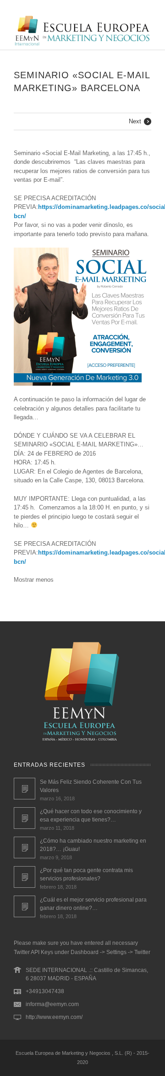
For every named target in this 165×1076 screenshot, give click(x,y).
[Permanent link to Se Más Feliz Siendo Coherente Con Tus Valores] (24, 788)
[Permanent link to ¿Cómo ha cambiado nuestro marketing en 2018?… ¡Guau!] (24, 847)
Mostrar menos (34, 579)
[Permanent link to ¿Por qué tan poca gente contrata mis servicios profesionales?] (24, 877)
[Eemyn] (82, 44)
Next (135, 121)
